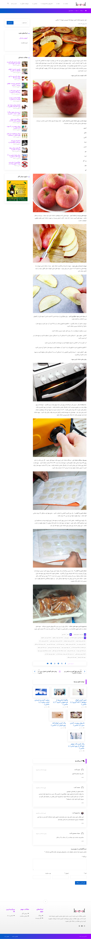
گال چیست (38, 918)
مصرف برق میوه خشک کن (50, 654)
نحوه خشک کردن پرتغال (72, 657)
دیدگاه (84, 857)
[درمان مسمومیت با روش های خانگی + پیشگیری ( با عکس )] (25, 136)
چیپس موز (67, 637)
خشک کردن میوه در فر (81, 644)
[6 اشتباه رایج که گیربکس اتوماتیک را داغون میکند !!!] (25, 143)
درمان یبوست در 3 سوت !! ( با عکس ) (13, 127)
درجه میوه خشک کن (60, 644)
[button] (8, 3)
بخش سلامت (23, 916)
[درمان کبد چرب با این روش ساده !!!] (25, 78)
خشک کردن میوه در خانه (43, 641)
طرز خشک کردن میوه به (81, 650)
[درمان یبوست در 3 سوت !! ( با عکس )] (25, 128)
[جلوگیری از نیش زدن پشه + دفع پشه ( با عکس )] (25, 164)
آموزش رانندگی (23, 38)
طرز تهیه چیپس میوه (66, 647)
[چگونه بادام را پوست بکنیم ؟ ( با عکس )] (25, 100)
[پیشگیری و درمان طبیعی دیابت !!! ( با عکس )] (25, 121)
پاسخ (83, 777)
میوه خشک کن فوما (82, 657)
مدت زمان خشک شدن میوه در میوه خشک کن (65, 654)
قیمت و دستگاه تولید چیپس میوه (44, 650)
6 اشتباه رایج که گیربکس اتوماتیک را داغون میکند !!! (14, 142)
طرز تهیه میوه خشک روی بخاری (54, 647)
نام (85, 873)
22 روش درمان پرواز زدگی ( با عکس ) (14, 149)
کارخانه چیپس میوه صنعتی (80, 654)
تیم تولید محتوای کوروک (78, 634)
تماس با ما (10, 916)
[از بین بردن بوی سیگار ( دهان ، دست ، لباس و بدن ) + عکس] (25, 114)
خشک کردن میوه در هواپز (71, 644)
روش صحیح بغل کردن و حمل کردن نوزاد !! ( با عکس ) (13, 63)
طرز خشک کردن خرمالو (42, 647)
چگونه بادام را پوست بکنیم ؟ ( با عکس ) (14, 98)
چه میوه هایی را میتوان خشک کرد (76, 637)
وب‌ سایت (48, 873)
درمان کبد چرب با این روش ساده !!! (14, 77)
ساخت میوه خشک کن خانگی (40, 644)
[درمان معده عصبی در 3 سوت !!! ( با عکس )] (25, 157)
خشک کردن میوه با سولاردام (69, 641)
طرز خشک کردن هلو (71, 650)
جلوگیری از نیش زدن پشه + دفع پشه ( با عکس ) (14, 163)
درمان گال (24, 913)
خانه (68, 634)
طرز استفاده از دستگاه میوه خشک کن (78, 647)
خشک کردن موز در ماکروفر (46, 637)
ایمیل (67, 873)
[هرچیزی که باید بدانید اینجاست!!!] (80, 4)
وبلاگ (39, 916)
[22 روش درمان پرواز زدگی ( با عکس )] (25, 150)
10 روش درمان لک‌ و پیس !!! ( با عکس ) (15, 91)
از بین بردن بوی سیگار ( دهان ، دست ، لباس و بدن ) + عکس (13, 113)
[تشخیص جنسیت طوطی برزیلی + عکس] (25, 85)
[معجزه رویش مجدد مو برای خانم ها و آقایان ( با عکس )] (25, 107)
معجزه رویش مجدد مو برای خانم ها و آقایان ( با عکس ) (13, 106)
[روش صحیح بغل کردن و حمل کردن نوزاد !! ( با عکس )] (25, 64)
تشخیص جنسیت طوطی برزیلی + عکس (13, 84)
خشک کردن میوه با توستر (81, 641)
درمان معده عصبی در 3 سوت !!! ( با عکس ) (14, 156)
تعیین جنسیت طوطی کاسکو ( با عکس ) (14, 70)
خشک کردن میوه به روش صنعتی (56, 641)
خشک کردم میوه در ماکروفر (58, 637)
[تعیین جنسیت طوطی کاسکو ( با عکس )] (25, 71)
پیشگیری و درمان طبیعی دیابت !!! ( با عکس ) (15, 120)
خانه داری (64, 634)
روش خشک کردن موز (51, 644)
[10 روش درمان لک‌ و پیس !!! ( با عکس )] (25, 93)
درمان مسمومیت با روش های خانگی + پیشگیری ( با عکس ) (13, 135)
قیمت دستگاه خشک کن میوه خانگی (59, 650)
